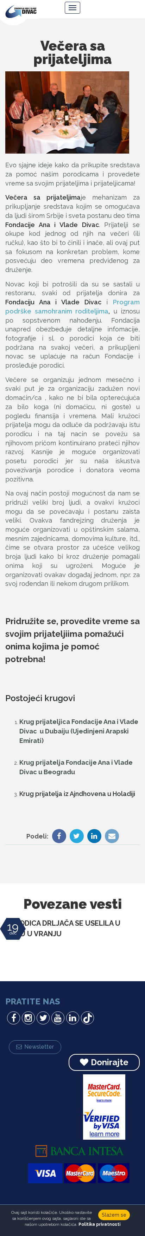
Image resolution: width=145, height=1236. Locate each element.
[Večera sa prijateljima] (67, 112)
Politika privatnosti (99, 1224)
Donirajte (109, 1062)
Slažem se (114, 1215)
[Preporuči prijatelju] (110, 837)
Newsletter (39, 1046)
